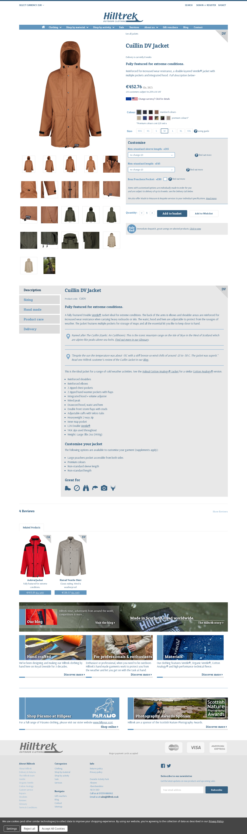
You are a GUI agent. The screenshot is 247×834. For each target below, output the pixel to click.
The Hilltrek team (27, 775)
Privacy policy (96, 772)
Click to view (195, 228)
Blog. (146, 359)
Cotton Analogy (26, 786)
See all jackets (132, 33)
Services (134, 27)
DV (224, 33)
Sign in (199, 5)
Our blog (35, 621)
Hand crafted (39, 656)
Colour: (131, 112)
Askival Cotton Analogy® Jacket (160, 371)
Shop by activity (102, 27)
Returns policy (96, 768)
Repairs (22, 793)
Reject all (29, 828)
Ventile (22, 779)
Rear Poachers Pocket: (144, 179)
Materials (174, 656)
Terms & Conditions (28, 807)
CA (48, 537)
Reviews (22, 800)
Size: (130, 131)
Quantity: (131, 212)
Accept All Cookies (53, 828)
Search (189, 5)
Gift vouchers (170, 27)
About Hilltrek (25, 768)
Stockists (23, 796)
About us (150, 27)
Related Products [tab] (31, 527)
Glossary (23, 803)
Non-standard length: (144, 163)
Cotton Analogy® (203, 371)
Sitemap (58, 806)
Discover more (75, 674)
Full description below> (182, 75)
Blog (185, 27)
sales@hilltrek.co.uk (109, 796)
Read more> (211, 198)
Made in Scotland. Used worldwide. (162, 618)
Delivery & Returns (27, 772)
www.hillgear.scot (103, 722)
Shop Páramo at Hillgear (49, 716)
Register (211, 5)
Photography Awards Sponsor (163, 716)
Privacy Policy (216, 821)
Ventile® (96, 315)
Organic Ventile (26, 782)
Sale (121, 27)
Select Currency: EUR (30, 5)
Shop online (110, 726)
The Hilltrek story (211, 622)
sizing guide (202, 131)
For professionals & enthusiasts (123, 656)
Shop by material (76, 27)
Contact (198, 27)
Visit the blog (105, 622)
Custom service (26, 789)
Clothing (54, 27)
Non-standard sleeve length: (148, 149)
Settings (12, 828)
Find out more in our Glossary (132, 339)
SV (84, 537)
